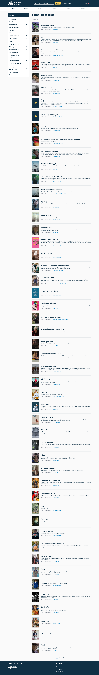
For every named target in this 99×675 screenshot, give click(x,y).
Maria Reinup (56, 460)
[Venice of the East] (35, 27)
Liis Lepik (55, 650)
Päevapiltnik (46, 62)
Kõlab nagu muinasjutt (49, 115)
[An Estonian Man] (35, 280)
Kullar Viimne (56, 67)
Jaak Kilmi (61, 55)
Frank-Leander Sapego (58, 245)
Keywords (54, 9)
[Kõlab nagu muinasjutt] (35, 116)
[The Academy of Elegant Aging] (35, 331)
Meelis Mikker (56, 345)
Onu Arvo (44, 392)
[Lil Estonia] (35, 597)
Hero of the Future (48, 494)
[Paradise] (35, 521)
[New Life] (35, 432)
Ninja (43, 455)
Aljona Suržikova (57, 585)
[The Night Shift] (35, 344)
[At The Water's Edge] (35, 369)
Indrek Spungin (56, 156)
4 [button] (63, 657)
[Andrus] (35, 128)
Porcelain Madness (48, 468)
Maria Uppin (56, 80)
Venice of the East (47, 25)
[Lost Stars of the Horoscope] (35, 179)
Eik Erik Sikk (55, 472)
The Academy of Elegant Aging (52, 329)
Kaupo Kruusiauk (57, 295)
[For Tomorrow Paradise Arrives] (35, 546)
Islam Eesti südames (48, 634)
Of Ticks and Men (47, 88)
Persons (26, 9)
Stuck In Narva (46, 253)
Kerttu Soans (56, 485)
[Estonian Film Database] (14, 3)
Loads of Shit (46, 215)
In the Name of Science (49, 291)
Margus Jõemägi (57, 257)
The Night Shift (47, 342)
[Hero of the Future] (35, 496)
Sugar (43, 100)
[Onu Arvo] (35, 394)
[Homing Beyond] (35, 420)
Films (13, 9)
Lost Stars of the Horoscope (51, 176)
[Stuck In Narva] (35, 255)
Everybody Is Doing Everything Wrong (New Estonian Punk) (63, 139)
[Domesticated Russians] (35, 154)
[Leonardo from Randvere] (35, 483)
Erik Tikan (55, 169)
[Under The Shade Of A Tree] (35, 356)
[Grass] (35, 508)
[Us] (35, 40)
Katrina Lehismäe (57, 181)
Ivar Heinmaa (56, 497)
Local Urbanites (47, 442)
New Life (44, 430)
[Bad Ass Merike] (35, 230)
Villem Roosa (61, 117)
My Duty (44, 202)
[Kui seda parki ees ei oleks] (35, 318)
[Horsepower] (35, 407)
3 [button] (61, 657)
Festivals (68, 9)
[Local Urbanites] (35, 445)
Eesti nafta (45, 607)
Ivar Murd (60, 143)
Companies (40, 9)
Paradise (44, 519)
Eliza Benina (56, 574)
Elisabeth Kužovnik (57, 106)
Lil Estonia (45, 594)
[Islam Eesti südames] (35, 635)
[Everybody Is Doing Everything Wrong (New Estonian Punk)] (35, 141)
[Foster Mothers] (35, 559)
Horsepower (45, 404)
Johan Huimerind (57, 193)
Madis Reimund (56, 130)
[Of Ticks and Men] (35, 90)
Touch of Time (46, 75)
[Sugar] (35, 103)
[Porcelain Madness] (35, 470)
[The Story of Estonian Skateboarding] (35, 268)
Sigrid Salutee (56, 333)
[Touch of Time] (35, 78)
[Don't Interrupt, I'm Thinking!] (35, 52)
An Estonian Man (47, 277)
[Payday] (35, 648)
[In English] (88, 3)
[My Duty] (35, 204)
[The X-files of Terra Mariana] (35, 192)
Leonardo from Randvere (50, 480)
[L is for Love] (35, 382)
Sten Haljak (64, 193)
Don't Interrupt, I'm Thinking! (52, 50)
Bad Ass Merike (46, 227)
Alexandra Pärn (56, 29)
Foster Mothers (47, 556)
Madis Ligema (56, 93)
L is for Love (45, 379)
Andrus (43, 126)
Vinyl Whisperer (47, 532)
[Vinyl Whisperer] (35, 534)
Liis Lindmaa (56, 207)
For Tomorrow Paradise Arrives (52, 544)
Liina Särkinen (56, 612)
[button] (54, 657)
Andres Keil (55, 55)
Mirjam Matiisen (57, 371)
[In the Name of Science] (35, 293)
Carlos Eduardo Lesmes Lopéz (60, 359)
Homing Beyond (47, 417)
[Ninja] (35, 458)
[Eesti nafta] (35, 610)
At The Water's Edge (48, 366)
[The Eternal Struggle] (35, 166)
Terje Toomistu (56, 422)
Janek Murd (55, 42)
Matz (43, 569)
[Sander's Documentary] (35, 242)
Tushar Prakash (62, 283)
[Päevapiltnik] (35, 65)
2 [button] (59, 657)
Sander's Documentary (49, 239)
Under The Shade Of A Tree (51, 354)
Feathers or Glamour (49, 303)
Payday (43, 645)
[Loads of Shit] (35, 217)
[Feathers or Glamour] (35, 306)
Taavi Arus (55, 143)
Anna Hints (55, 283)
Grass (43, 506)
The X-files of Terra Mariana (51, 190)
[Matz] (35, 572)
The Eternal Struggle (49, 164)
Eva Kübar (55, 117)
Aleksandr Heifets (57, 319)
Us (42, 37)
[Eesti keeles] (86, 3)
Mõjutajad (45, 621)
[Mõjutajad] (35, 622)
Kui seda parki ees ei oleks (51, 317)
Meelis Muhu (56, 561)
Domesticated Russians (49, 151)
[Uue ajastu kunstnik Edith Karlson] (35, 584)
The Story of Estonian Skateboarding (55, 265)
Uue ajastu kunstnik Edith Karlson (54, 583)
